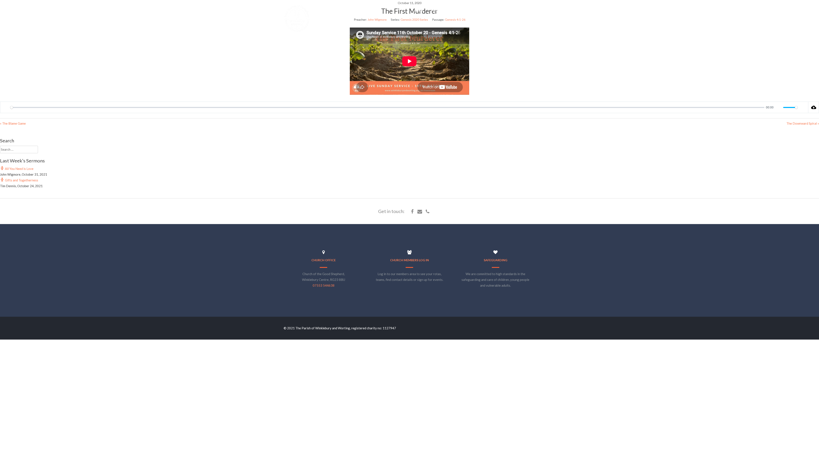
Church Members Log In (409, 260)
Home (418, 10)
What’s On (462, 10)
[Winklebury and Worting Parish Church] (297, 31)
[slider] (387, 107)
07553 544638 (323, 285)
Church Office (323, 260)
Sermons (484, 10)
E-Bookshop (509, 10)
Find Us (531, 10)
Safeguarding (495, 260)
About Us (438, 10)
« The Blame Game (13, 123)
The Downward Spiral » (802, 123)
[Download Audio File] (813, 107)
